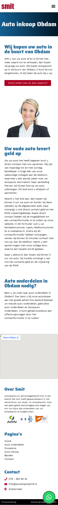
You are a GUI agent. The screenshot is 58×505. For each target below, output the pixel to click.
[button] (53, 6)
